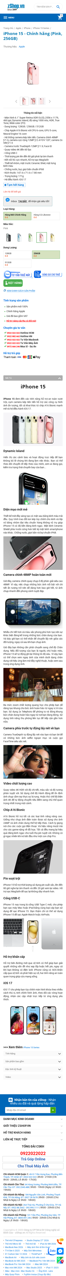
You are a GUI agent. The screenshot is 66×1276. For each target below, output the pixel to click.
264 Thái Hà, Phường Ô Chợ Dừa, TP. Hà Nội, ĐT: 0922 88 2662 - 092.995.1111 (32, 1206)
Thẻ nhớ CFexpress (14, 1240)
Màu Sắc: (8, 224)
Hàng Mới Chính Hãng (15, 216)
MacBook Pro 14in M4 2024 (42, 1261)
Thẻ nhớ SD (30, 1244)
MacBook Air (11, 1257)
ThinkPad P (36, 1254)
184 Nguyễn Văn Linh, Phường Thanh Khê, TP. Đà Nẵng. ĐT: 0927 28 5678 (31, 1196)
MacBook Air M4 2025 (15, 1261)
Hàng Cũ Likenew (42, 216)
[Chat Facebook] (60, 1251)
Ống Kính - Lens (46, 1271)
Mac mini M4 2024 (13, 1267)
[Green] (30, 237)
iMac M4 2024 (41, 1264)
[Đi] (53, 1110)
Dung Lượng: (10, 247)
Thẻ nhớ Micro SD (13, 1244)
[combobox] (48, 7)
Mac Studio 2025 (34, 1267)
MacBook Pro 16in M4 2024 (17, 1264)
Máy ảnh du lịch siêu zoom (33, 1257)
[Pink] (41, 237)
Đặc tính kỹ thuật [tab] (13, 1069)
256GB (37, 254)
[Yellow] (52, 237)
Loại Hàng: (9, 209)
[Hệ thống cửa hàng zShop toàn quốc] (60, 1260)
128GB (8, 254)
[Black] (8, 237)
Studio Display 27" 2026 (38, 1240)
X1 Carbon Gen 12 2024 (16, 1254)
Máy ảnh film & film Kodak (39, 1247)
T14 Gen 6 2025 (12, 1250)
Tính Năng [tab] (10, 1053)
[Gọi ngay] (60, 1241)
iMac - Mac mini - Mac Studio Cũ (19, 1271)
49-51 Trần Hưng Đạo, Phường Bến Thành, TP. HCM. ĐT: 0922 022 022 (32, 1175)
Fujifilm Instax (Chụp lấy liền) (37, 1274)
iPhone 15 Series (31, 1047)
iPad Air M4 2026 (48, 1244)
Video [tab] (8, 1077)
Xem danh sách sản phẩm (21, 291)
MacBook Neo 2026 (14, 1247)
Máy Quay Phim (12, 1274)
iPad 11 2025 (52, 1267)
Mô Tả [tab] (8, 378)
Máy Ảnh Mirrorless (32, 1250)
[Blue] (19, 237)
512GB (8, 263)
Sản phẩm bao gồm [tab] (14, 1061)
